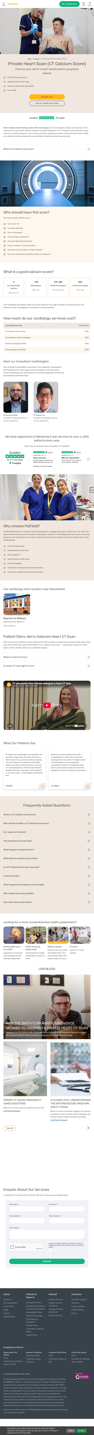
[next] (88, 1128)
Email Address (14, 1216)
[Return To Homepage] (13, 4)
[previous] (82, 1128)
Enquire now (47, 97)
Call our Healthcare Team (47, 103)
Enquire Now (71, 4)
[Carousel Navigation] (85, 1128)
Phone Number (54, 1216)
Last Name (53, 1204)
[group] (24, 769)
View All (9, 1128)
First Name (13, 1204)
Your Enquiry (14, 1228)
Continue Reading (11, 1111)
